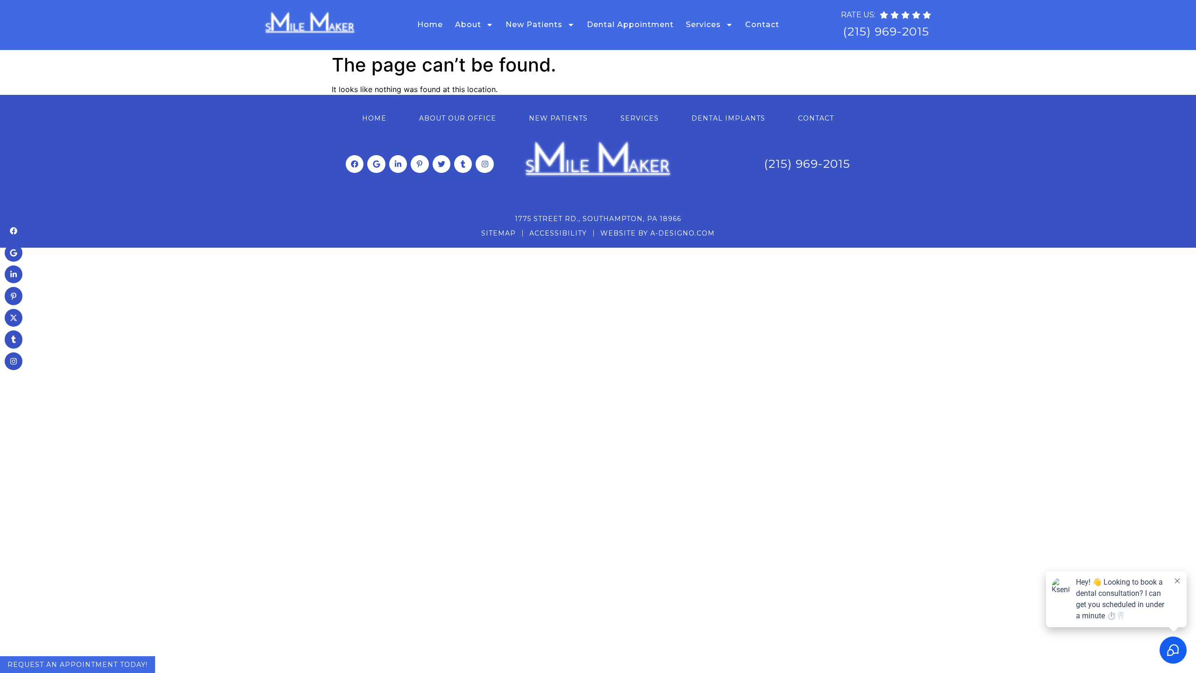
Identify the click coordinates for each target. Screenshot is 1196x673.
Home (430, 24)
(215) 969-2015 (886, 31)
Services (703, 24)
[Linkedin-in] (398, 164)
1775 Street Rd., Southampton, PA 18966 (598, 219)
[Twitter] (441, 164)
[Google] (376, 164)
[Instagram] (484, 164)
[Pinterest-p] (419, 164)
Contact (762, 24)
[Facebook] (354, 164)
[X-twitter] (13, 318)
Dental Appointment (630, 24)
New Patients (533, 24)
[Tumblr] (463, 164)
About (468, 24)
